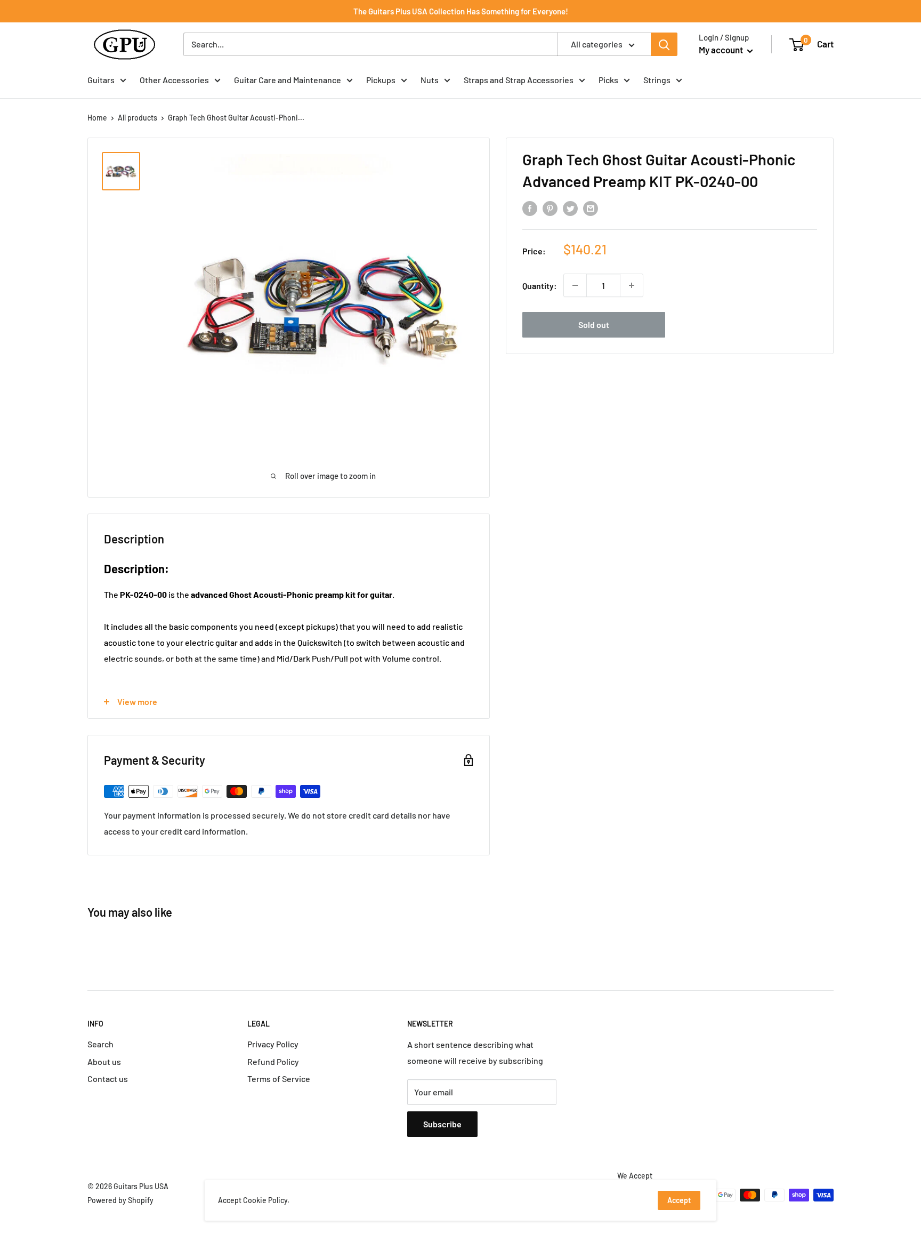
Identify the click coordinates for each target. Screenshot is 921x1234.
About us (104, 1061)
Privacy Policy (272, 1044)
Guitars (101, 80)
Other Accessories (174, 80)
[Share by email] (590, 208)
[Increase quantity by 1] (631, 285)
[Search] (664, 44)
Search (100, 1044)
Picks (608, 80)
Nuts (430, 80)
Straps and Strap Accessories (518, 80)
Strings (656, 80)
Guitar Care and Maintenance (287, 80)
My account (722, 49)
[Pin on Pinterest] (550, 208)
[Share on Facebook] (529, 208)
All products (137, 117)
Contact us (107, 1078)
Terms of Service (278, 1078)
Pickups (380, 80)
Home (97, 117)
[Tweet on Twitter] (570, 208)
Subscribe (442, 1124)
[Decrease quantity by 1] (575, 285)
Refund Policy (273, 1061)
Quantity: (539, 285)
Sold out (593, 324)
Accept (679, 1200)
